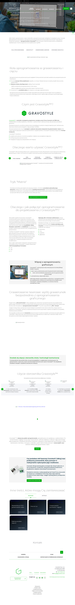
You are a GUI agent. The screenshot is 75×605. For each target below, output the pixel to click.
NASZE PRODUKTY (31, 9)
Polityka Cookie (37, 587)
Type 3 (30, 572)
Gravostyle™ (12, 120)
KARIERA (23, 554)
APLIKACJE (44, 9)
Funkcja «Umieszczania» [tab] (48, 158)
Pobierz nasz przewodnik (34, 480)
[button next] (65, 158)
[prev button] (2, 389)
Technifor (36, 572)
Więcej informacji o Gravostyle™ (38, 197)
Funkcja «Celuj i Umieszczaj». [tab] (58, 158)
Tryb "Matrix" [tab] (16, 158)
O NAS (51, 554)
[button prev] (10, 158)
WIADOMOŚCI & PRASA (23, 557)
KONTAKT (66, 8)
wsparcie (51, 9)
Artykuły (14, 12)
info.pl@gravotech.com (59, 573)
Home (10, 12)
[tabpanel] (37, 180)
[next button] (73, 389)
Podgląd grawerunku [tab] (37, 158)
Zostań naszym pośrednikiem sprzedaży (51, 557)
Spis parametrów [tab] (27, 158)
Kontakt (37, 448)
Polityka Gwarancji (37, 592)
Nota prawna (37, 586)
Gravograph (43, 572)
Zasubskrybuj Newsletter (17, 579)
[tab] (30, 496)
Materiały (38, 9)
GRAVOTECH (58, 9)
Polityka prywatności (38, 589)
